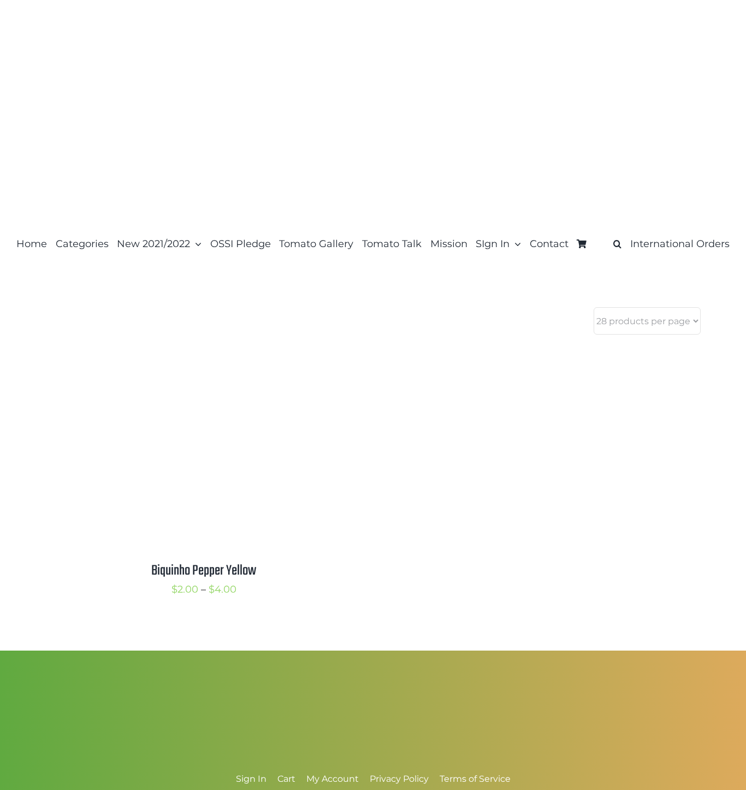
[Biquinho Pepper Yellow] (181, 354)
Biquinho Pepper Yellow (203, 571)
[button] (617, 244)
